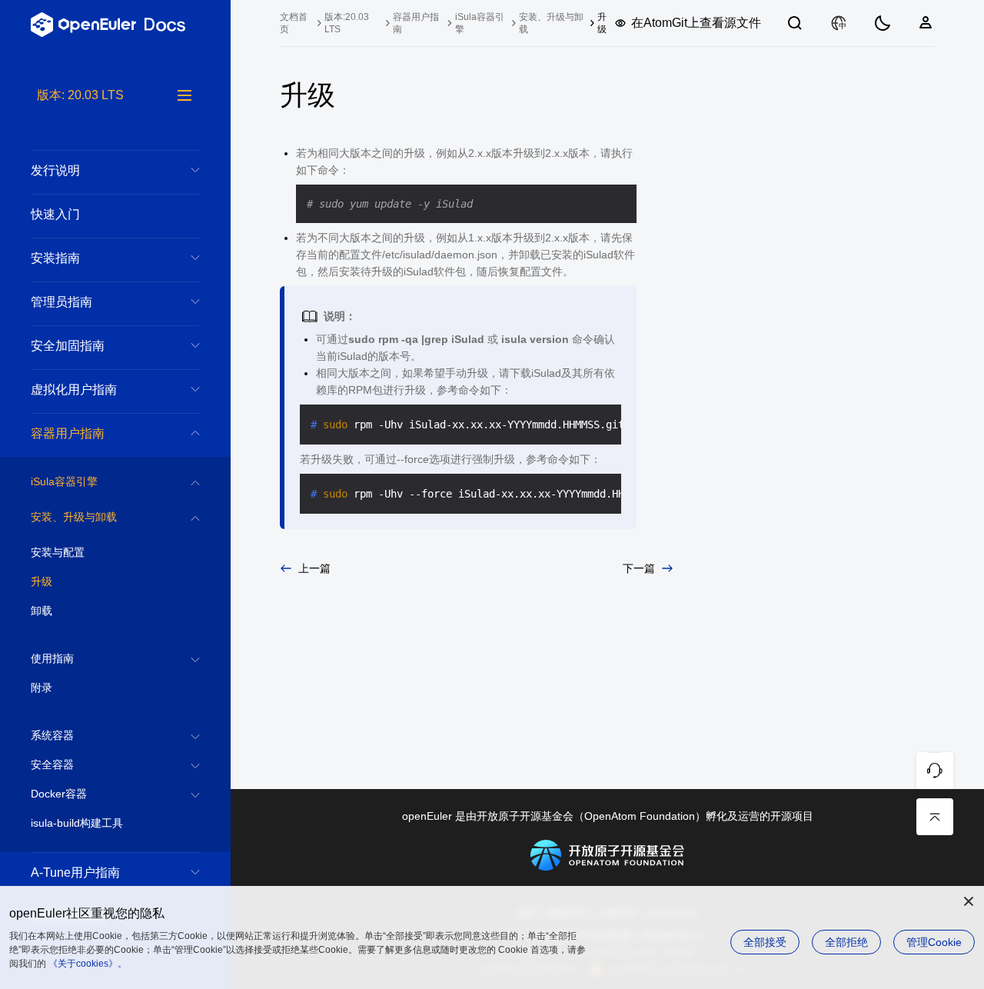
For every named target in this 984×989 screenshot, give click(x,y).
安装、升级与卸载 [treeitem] (74, 517)
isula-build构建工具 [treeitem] (77, 823)
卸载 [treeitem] (41, 610)
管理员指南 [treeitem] (61, 301)
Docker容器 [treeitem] (59, 794)
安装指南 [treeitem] (55, 258)
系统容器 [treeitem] (52, 735)
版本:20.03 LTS (346, 23)
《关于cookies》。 (87, 963)
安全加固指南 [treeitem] (68, 345)
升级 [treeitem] (41, 581)
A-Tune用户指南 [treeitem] (75, 872)
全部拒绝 (846, 942)
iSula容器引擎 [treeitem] (64, 481)
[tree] (115, 537)
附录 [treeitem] (41, 687)
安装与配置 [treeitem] (58, 552)
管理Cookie (934, 942)
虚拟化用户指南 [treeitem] (74, 389)
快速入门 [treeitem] (55, 214)
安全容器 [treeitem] (52, 764)
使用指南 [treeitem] (52, 658)
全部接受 (764, 942)
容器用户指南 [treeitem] (68, 433)
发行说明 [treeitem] (55, 170)
